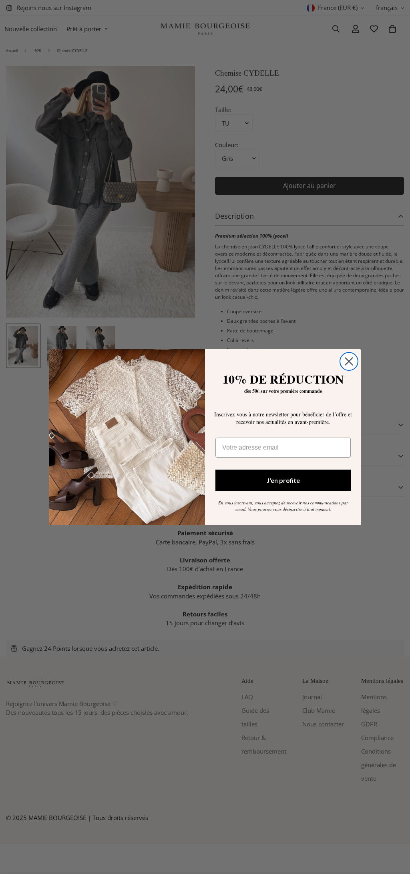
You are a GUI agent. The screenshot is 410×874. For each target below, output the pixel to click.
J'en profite (283, 480)
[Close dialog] (349, 361)
